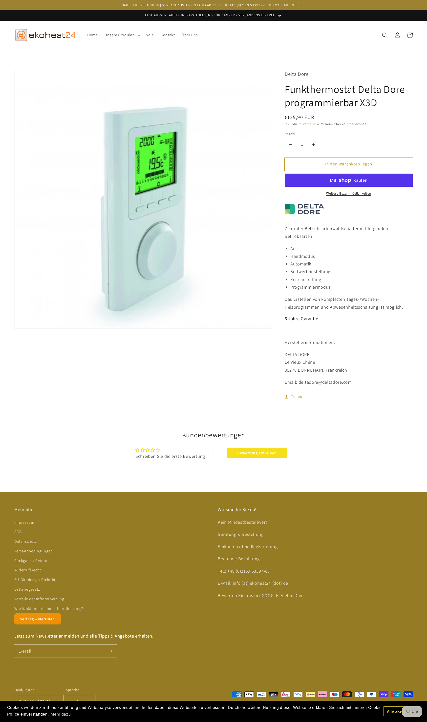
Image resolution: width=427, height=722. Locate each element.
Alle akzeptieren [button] (402, 711)
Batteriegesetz (27, 589)
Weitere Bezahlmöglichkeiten (348, 193)
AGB (18, 531)
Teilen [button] (296, 396)
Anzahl (290, 133)
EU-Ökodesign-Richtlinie (36, 579)
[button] (121, 35)
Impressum (24, 522)
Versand (309, 124)
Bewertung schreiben (257, 453)
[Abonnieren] (110, 651)
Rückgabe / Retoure (32, 560)
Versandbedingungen (33, 551)
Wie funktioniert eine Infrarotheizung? (48, 608)
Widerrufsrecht (27, 570)
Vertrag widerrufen (37, 619)
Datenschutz (25, 541)
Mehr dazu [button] (61, 714)
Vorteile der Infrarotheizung (39, 599)
